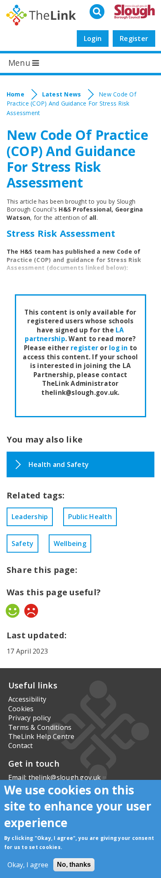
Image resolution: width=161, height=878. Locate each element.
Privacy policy (29, 717)
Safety (22, 543)
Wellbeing (70, 543)
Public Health (90, 516)
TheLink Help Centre (41, 736)
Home (15, 94)
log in (118, 348)
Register (134, 38)
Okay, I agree (27, 864)
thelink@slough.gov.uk (64, 777)
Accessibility (27, 699)
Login (93, 38)
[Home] (41, 15)
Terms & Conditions (39, 727)
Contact (20, 745)
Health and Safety (58, 464)
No (31, 611)
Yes (12, 611)
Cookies (21, 708)
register (84, 348)
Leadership (30, 516)
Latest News (61, 94)
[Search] (98, 12)
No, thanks (74, 864)
